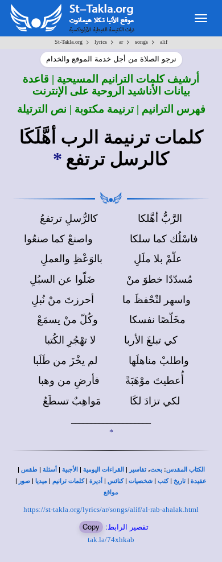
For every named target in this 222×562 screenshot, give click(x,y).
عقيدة (199, 481)
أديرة (95, 481)
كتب (163, 481)
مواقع (111, 492)
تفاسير (137, 469)
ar (121, 42)
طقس (29, 469)
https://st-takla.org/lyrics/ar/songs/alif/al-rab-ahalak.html (111, 509)
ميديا (41, 481)
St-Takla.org (69, 42)
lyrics (100, 42)
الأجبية (70, 469)
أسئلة (50, 469)
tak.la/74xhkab (111, 539)
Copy (91, 526)
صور (24, 481)
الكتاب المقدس (185, 469)
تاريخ (180, 481)
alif (163, 42)
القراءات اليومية (103, 469)
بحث (156, 469)
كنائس (116, 481)
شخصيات (141, 481)
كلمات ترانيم (68, 481)
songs (141, 42)
